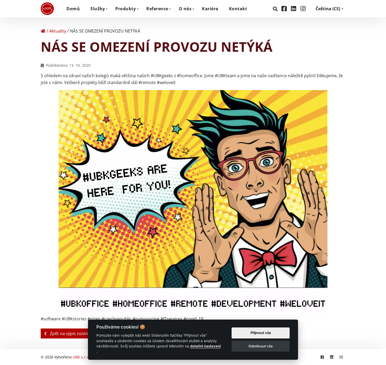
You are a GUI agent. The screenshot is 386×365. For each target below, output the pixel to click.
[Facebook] (284, 8)
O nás (185, 9)
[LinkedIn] (294, 8)
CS (328, 9)
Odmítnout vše (260, 346)
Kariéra (210, 9)
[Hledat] (276, 9)
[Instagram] (303, 8)
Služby (97, 9)
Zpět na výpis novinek (70, 333)
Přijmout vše (261, 333)
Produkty (125, 9)
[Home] (43, 31)
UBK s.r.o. (81, 356)
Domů (73, 9)
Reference (157, 9)
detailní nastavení (205, 346)
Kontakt (238, 9)
